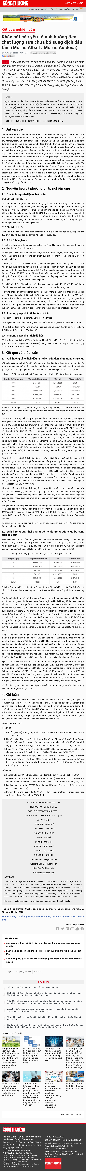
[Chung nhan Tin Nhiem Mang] (53, 1163)
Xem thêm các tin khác (71, 1114)
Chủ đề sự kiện (47, 9)
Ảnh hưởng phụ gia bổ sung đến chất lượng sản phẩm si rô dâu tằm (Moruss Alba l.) (44, 960)
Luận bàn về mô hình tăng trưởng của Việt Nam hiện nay (32, 987)
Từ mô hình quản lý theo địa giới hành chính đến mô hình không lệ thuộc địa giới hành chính (10, 1090)
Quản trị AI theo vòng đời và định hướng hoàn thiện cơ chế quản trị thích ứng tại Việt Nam (53, 1054)
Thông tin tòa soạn (65, 9)
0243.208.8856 (60, 1149)
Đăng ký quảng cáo (71, 1140)
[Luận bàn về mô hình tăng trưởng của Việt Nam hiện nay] (75, 1077)
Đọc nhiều (34, 9)
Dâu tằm (38, 972)
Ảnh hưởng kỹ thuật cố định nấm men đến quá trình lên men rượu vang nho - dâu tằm (44, 944)
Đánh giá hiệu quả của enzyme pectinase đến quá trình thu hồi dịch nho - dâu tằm (44, 952)
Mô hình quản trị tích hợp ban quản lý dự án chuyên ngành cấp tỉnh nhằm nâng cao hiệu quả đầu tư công (32, 1055)
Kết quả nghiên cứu (18, 29)
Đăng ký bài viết (52, 1140)
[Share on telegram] (82, 928)
